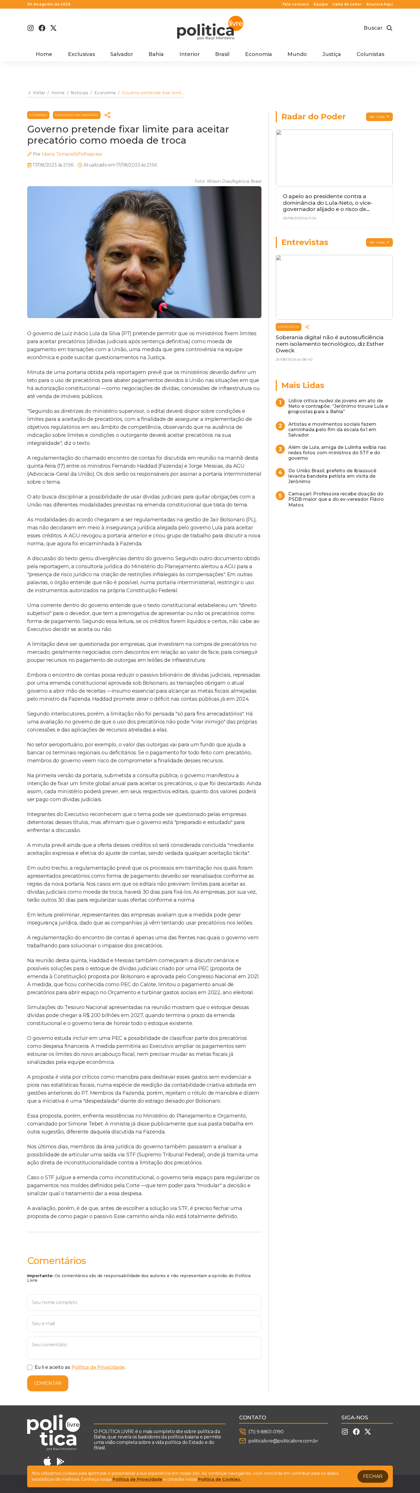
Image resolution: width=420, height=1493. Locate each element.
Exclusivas (81, 54)
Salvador (121, 54)
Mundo (297, 54)
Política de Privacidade (98, 1367)
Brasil (222, 54)
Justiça (331, 54)
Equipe (321, 4)
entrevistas (288, 327)
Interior (189, 54)
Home (44, 54)
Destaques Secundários (76, 115)
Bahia (156, 54)
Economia (258, 54)
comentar (47, 1383)
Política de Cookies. (219, 1479)
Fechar (373, 1476)
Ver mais (377, 116)
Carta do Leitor (347, 4)
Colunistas (370, 54)
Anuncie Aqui (379, 4)
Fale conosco (296, 4)
